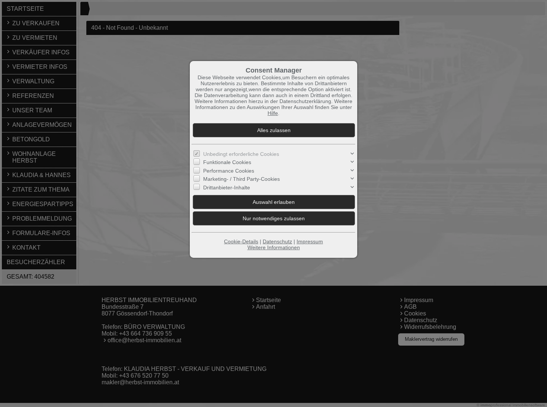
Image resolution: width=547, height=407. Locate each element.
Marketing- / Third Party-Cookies (241, 179)
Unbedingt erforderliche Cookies (241, 154)
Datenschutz (277, 241)
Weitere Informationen (273, 247)
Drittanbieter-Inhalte (226, 187)
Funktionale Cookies (227, 162)
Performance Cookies (228, 171)
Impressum (310, 241)
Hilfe (273, 113)
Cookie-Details (241, 241)
